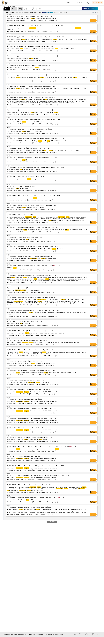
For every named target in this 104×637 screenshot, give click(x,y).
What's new (82, 2)
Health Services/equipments (26, 56)
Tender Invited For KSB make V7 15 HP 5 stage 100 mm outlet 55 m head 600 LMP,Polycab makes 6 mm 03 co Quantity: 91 (43, 342)
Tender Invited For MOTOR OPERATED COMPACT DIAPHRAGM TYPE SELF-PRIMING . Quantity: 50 (35, 249)
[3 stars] (19, 13)
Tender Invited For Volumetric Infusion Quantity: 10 (21, 239)
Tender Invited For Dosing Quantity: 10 (18, 323)
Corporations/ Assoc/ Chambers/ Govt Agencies (31, 475)
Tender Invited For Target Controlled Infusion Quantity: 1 (23, 58)
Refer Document (14, 20)
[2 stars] (17, 13)
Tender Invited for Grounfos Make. (17, 188)
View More (52, 521)
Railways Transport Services (26, 97)
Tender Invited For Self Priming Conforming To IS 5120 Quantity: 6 (25, 207)
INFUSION (11, 268)
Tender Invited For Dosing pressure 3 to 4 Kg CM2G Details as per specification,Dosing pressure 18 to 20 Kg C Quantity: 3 (41, 48)
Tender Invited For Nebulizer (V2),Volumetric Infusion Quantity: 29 (25, 198)
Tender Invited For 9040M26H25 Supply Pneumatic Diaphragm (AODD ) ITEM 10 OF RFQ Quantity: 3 (36, 141)
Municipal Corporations (24, 65)
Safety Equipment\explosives (26, 227)
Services (71, 2)
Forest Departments (24, 408)
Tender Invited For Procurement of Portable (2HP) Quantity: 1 (28, 382)
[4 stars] (20, 13)
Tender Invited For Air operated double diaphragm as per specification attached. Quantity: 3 (31, 18)
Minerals (21, 16)
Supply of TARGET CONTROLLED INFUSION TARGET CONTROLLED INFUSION (32, 112)
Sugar (20, 340)
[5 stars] (22, 13)
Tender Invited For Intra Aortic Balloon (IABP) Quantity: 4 (23, 499)
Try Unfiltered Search (47, 12)
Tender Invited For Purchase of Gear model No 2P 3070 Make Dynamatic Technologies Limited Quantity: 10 (35, 333)
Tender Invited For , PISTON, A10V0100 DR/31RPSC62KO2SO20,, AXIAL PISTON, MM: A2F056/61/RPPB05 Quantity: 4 (41, 372)
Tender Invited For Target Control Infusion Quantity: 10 (22, 179)
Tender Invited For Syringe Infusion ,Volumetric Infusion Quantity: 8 (27, 439)
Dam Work (22, 129)
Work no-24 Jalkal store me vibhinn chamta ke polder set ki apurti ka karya (31, 258)
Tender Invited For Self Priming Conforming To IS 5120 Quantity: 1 (25, 121)
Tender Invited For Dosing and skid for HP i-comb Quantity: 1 (24, 169)
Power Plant (22, 86)
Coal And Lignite (23, 361)
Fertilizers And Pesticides (25, 157)
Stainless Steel (22, 46)
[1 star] (16, 13)
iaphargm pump (34, 12)
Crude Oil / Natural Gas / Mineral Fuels (28, 25)
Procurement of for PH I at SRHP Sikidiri (23, 290)
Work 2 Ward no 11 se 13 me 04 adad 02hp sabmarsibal (22, 67)
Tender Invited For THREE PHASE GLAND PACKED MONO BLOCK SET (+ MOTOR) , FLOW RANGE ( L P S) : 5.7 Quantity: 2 (43, 150)
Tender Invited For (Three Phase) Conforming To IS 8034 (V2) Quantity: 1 (32, 391)
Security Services (23, 119)
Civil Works (22, 389)
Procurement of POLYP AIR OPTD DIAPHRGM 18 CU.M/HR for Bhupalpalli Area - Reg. (31, 363)
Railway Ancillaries (24, 507)
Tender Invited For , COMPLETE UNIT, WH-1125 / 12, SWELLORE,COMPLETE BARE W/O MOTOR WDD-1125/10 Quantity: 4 (43, 449)
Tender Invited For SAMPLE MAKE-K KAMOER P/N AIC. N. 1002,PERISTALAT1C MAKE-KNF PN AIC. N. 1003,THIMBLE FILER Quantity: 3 (46, 39)
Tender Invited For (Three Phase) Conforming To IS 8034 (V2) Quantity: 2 (32, 458)
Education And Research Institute (27, 110)
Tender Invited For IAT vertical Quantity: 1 (19, 160)
